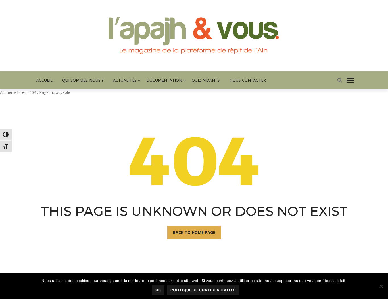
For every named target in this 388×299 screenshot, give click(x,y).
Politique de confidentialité (202, 290)
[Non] (381, 286)
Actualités (125, 80)
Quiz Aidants (206, 80)
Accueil (44, 80)
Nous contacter (248, 80)
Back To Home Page (194, 232)
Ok (158, 290)
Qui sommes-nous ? (82, 80)
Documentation (164, 80)
